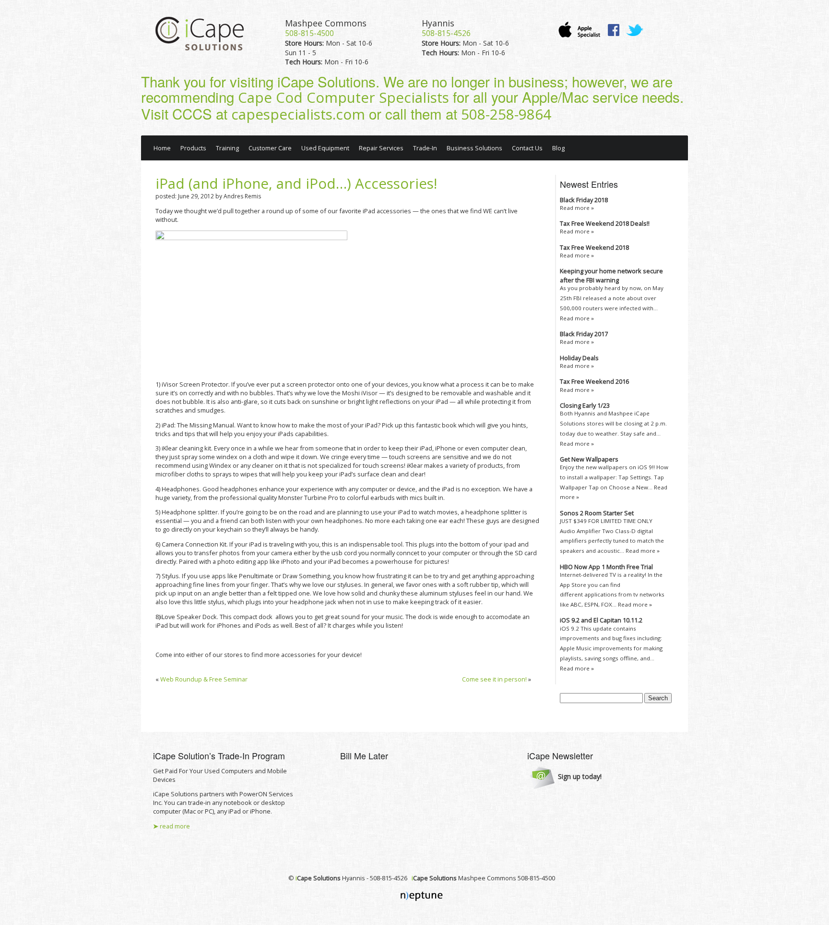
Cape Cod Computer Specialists (343, 97)
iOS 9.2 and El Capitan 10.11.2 (601, 620)
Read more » (577, 207)
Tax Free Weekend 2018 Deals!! (605, 223)
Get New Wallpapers (589, 459)
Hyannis (438, 23)
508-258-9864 (506, 114)
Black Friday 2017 (584, 333)
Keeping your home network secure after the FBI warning (611, 275)
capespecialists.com (298, 114)
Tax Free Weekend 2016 (594, 381)
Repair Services (381, 148)
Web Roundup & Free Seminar (204, 679)
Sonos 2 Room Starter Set (597, 513)
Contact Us (527, 148)
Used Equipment (325, 148)
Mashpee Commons (326, 23)
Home (162, 148)
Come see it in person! (494, 679)
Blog (558, 148)
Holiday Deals (579, 357)
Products (193, 148)
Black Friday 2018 (584, 199)
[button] (565, 777)
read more (171, 826)
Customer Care (270, 148)
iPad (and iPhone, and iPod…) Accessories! (296, 183)
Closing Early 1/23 (585, 405)
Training (227, 148)
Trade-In (425, 148)
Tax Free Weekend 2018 (594, 247)
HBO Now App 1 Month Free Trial (606, 566)
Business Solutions (474, 148)
